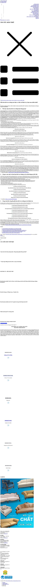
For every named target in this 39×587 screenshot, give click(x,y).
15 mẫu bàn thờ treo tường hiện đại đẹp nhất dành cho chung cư (18, 172)
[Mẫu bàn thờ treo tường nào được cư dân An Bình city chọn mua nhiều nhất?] (12, 100)
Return (1, 235)
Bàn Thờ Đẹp (8, 580)
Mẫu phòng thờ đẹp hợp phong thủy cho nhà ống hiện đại (11, 232)
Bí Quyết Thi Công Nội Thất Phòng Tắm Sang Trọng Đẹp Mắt (11, 229)
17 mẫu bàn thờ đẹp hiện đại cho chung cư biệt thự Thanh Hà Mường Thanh (13, 231)
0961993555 (6, 542)
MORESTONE (8, 420)
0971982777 (6, 533)
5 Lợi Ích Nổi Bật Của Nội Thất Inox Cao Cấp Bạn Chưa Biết (11, 228)
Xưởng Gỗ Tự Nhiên (8, 355)
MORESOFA (8, 398)
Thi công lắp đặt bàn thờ (27, 234)
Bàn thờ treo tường (9, 234)
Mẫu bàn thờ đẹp (14, 234)
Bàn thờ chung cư (20, 234)
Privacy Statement (13, 580)
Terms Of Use (18, 580)
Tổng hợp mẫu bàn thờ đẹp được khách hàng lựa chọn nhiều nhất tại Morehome (18, 224)
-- (0, 104)
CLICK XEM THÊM (3, 323)
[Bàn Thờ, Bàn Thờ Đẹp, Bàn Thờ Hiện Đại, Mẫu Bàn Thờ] (4, 2)
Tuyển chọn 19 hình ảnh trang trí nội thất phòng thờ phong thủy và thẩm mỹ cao (14, 230)
